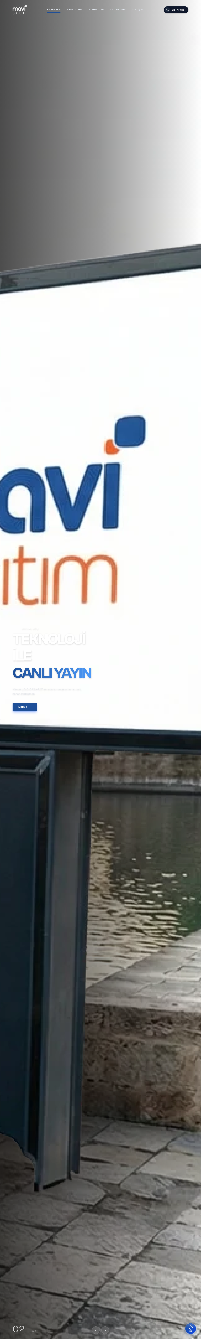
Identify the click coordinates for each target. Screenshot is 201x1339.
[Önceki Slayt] (96, 1330)
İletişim (138, 10)
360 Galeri (118, 10)
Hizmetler (96, 10)
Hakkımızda (75, 10)
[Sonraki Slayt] (105, 1330)
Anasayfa (53, 10)
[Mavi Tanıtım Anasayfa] (20, 9)
